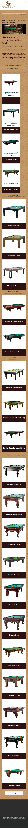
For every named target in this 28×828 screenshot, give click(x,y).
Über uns (4, 818)
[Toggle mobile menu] (25, 2)
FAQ (23, 817)
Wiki (25, 817)
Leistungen (20, 817)
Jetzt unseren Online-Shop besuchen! (13, 793)
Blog (11, 818)
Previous (20, 14)
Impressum (19, 818)
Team (7, 818)
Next (24, 14)
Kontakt (14, 819)
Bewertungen (15, 818)
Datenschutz (23, 818)
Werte (9, 818)
